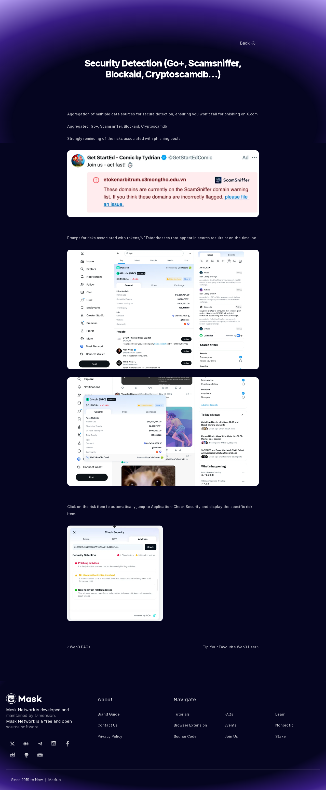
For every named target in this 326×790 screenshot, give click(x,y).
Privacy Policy (110, 736)
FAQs (228, 714)
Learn (280, 714)
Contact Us (108, 725)
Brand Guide (109, 714)
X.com (252, 114)
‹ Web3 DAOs (78, 647)
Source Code (185, 736)
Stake (280, 736)
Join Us (231, 736)
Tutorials (182, 714)
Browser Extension (190, 725)
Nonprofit (284, 725)
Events (230, 725)
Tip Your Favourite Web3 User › (231, 647)
